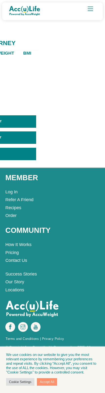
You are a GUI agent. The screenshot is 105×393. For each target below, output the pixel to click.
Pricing (12, 252)
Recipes (13, 207)
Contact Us (16, 260)
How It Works (18, 244)
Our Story (14, 281)
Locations (14, 289)
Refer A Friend (19, 199)
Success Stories (21, 274)
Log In (11, 191)
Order (11, 215)
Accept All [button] (47, 382)
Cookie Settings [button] (20, 382)
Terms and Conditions (22, 339)
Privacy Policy (53, 339)
